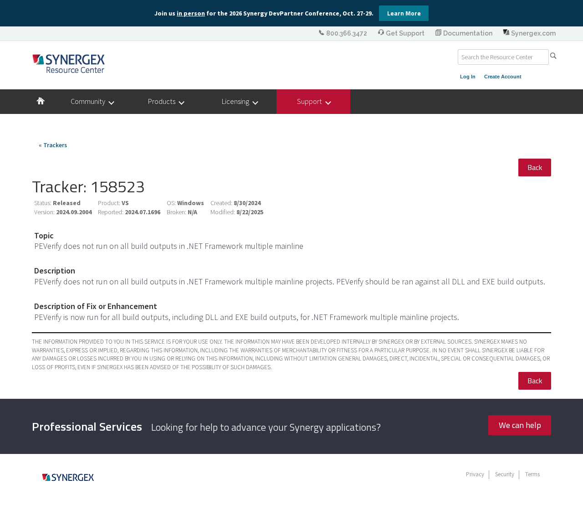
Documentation (468, 33)
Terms (532, 474)
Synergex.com (533, 33)
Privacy (475, 474)
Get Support (405, 33)
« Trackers (53, 145)
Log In (468, 76)
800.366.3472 (346, 33)
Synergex (68, 63)
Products (163, 101)
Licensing (237, 101)
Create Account (503, 76)
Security (504, 474)
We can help (520, 425)
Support (311, 101)
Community (90, 101)
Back (534, 167)
